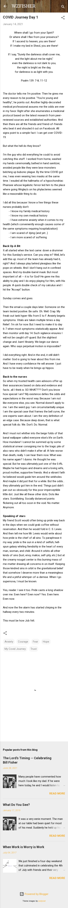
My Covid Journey (15, 649)
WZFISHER (23, 6)
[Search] (63, 7)
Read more (57, 793)
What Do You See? (16, 805)
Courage (23, 641)
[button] (63, 18)
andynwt (42, 901)
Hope (46, 641)
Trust (33, 649)
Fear (35, 641)
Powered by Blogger (36, 894)
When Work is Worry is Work (23, 847)
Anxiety (9, 641)
